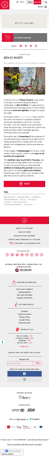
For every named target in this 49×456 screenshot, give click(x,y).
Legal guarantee (24, 292)
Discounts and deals (24, 295)
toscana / (32, 200)
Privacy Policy (24, 317)
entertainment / (11, 200)
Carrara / (36, 197)
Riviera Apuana (23, 38)
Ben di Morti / (10, 197)
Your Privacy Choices (14, 451)
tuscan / (8, 202)
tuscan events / (20, 202)
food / (23, 200)
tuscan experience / (13, 205)
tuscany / (28, 205)
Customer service (24, 314)
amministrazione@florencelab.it (37, 440)
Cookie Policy (24, 320)
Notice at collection (7, 454)
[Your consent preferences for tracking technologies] (2, 342)
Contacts (24, 311)
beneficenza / (24, 197)
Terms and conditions (24, 289)
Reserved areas (24, 323)
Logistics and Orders (24, 298)
